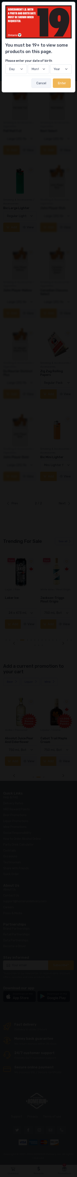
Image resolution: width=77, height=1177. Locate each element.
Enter (62, 83)
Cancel (41, 83)
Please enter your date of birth (28, 61)
